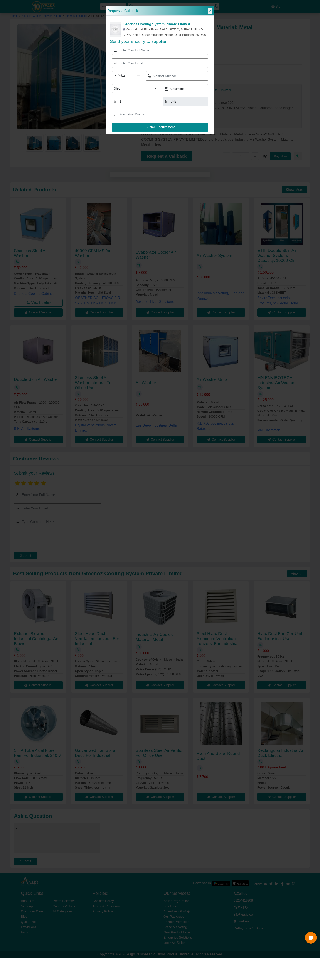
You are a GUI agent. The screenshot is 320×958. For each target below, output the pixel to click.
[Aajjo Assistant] (311, 938)
